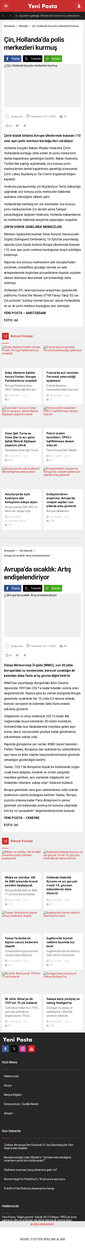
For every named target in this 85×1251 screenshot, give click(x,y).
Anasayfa (9, 25)
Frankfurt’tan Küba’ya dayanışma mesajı (29, 1188)
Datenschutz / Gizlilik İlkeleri (21, 1104)
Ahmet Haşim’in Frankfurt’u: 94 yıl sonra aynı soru (34, 1179)
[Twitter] (14, 1048)
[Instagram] (22, 1048)
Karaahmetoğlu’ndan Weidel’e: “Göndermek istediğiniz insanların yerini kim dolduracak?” (37, 1159)
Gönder (56, 58)
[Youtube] (31, 1048)
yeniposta (16, 116)
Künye (8, 1085)
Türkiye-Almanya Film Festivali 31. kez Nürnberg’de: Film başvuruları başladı (39, 1146)
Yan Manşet (25, 550)
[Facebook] (5, 1048)
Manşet (23, 25)
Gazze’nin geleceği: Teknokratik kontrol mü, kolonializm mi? (51, 15)
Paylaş (16, 58)
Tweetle (36, 58)
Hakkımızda (11, 1076)
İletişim (8, 1113)
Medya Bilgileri (13, 1094)
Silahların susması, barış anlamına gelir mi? (30, 1169)
